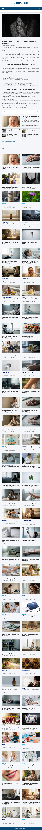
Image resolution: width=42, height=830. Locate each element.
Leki (2, 688)
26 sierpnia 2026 (6, 169)
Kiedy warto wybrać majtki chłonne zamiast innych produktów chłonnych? (32, 130)
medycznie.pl (24, 828)
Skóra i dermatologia (26, 278)
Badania (3, 651)
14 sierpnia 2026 (26, 412)
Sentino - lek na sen (5, 148)
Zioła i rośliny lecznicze (27, 297)
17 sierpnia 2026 (25, 357)
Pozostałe (4, 184)
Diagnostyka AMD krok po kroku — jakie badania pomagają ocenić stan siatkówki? (31, 467)
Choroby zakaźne (5, 39)
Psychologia (4, 501)
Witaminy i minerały (5, 222)
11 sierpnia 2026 (25, 486)
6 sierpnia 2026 (5, 580)
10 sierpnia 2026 (26, 505)
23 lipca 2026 (25, 767)
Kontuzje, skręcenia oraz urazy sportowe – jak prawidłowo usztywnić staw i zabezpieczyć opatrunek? (11, 579)
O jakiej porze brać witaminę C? (8, 373)
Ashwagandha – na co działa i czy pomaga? (31, 447)
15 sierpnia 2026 (5, 412)
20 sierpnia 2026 (6, 301)
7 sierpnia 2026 (5, 560)
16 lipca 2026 (25, 823)
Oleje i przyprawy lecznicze (7, 297)
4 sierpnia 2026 (25, 636)
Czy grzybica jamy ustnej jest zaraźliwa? (10, 521)
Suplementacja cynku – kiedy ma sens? (10, 223)
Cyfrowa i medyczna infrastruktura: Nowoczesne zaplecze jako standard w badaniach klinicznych (30, 765)
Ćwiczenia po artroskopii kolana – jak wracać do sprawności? (30, 318)
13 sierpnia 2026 (26, 431)
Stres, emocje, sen (25, 222)
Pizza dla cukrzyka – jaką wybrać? (29, 336)
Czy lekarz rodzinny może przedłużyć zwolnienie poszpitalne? (30, 784)
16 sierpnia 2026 (26, 375)
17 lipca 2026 (25, 803)
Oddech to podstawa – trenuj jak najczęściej (31, 111)
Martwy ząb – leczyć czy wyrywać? (29, 540)
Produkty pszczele (26, 670)
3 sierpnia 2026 (25, 729)
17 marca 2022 (5, 45)
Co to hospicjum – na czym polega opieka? (31, 802)
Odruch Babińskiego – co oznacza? (29, 708)
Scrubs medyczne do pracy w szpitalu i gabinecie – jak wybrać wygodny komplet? (11, 448)
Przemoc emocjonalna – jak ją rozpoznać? (10, 485)
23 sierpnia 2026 (6, 263)
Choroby (23, 465)
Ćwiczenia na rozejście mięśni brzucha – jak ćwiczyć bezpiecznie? (11, 709)
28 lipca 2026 (5, 767)
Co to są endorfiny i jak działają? (8, 671)
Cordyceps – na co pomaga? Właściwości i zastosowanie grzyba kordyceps (33, 135)
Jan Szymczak (12, 45)
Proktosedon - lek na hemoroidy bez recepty (8, 141)
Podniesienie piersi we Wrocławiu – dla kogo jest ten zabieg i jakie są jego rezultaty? (13, 136)
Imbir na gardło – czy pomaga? (28, 373)
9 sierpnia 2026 (25, 524)
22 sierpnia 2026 (26, 263)
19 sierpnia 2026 (5, 320)
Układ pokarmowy (5, 390)
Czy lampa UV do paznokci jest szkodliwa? (31, 167)
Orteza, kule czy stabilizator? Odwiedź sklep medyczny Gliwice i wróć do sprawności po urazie (30, 728)
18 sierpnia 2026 (5, 338)
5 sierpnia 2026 (5, 618)
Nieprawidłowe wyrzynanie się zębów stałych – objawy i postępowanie (30, 262)
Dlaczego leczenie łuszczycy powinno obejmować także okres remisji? (30, 746)
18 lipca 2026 (5, 804)
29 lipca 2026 (25, 748)
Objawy (23, 241)
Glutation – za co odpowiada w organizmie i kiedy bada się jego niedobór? (11, 765)
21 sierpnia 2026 (5, 282)
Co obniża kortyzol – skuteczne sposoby (30, 653)
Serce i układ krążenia (26, 353)
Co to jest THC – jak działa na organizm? (30, 485)
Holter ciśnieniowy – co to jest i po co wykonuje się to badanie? (30, 616)
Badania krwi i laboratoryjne (7, 465)
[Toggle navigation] (3, 8)
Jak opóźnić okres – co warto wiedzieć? (30, 689)
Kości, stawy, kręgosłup (26, 316)
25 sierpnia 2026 (6, 225)
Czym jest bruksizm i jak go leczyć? (9, 745)
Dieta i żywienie (25, 651)
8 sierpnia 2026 (5, 543)
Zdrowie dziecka (5, 278)
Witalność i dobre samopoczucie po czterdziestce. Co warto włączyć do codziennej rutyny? (29, 579)
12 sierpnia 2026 (5, 468)
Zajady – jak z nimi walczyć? (8, 111)
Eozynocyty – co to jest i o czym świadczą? (11, 466)
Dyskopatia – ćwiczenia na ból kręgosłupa (10, 559)
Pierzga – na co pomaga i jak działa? (29, 671)
